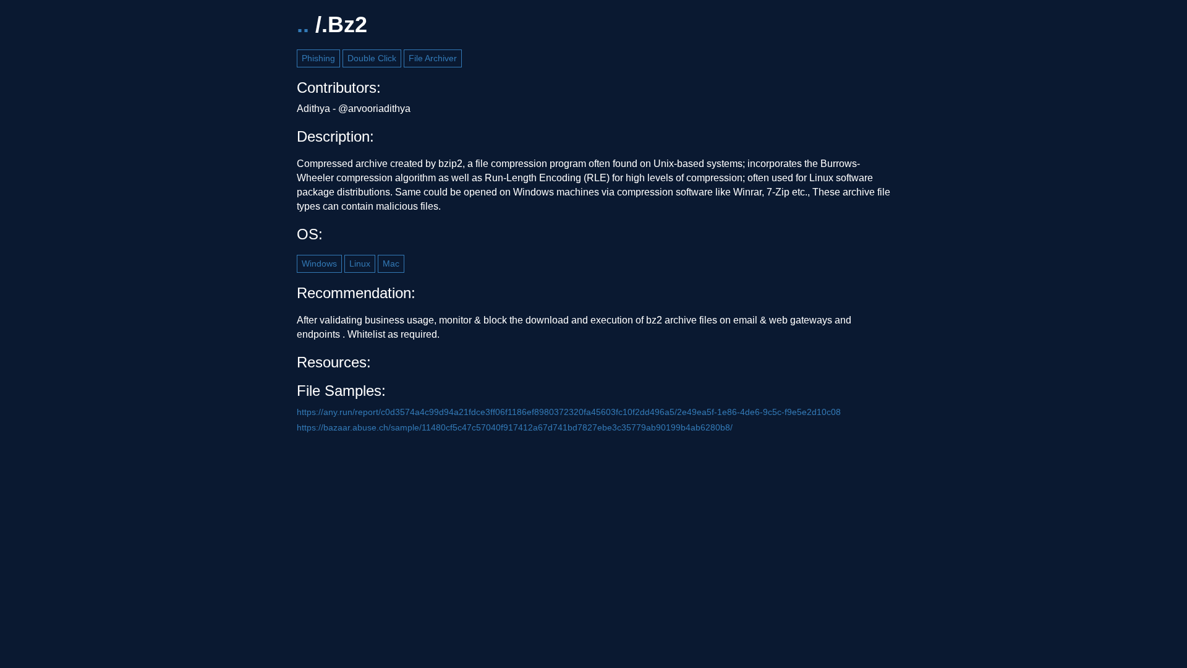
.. (303, 24)
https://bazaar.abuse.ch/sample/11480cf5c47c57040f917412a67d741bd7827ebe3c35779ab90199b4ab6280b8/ (515, 427)
